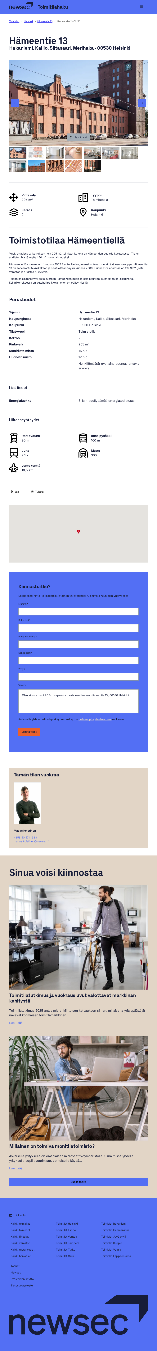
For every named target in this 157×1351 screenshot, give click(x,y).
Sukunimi (24, 620)
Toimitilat (14, 21)
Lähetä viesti (29, 731)
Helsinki (28, 21)
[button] (78, 137)
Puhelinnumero (27, 636)
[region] (78, 103)
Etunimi (23, 603)
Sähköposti (25, 652)
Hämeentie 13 (44, 21)
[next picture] (142, 103)
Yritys (21, 669)
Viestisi (22, 685)
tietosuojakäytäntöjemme (94, 719)
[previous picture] (15, 103)
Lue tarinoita (78, 1181)
